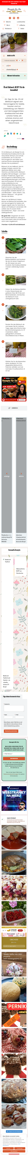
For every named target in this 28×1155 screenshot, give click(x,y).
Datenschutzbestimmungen (11, 774)
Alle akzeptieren (14, 1151)
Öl (8, 66)
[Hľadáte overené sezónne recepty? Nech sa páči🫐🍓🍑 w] (14, 913)
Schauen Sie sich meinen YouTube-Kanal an (14, 2)
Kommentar (15, 408)
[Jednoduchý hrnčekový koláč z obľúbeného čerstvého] (14, 888)
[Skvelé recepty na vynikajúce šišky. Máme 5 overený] (14, 1116)
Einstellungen (19, 1148)
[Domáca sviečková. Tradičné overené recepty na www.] (14, 862)
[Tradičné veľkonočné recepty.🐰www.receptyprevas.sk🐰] (14, 989)
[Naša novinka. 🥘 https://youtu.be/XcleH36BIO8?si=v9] (14, 837)
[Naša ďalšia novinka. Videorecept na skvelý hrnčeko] (14, 1015)
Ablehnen (8, 1148)
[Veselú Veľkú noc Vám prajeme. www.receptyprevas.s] (14, 964)
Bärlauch (14, 69)
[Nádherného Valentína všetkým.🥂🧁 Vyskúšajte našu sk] (14, 1040)
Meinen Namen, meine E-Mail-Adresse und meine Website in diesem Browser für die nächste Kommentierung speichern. (13, 724)
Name (5, 714)
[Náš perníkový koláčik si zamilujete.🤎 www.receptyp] (14, 1065)
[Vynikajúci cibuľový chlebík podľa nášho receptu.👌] (14, 1091)
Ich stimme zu (14, 768)
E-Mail (16, 714)
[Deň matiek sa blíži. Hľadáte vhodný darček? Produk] (14, 939)
